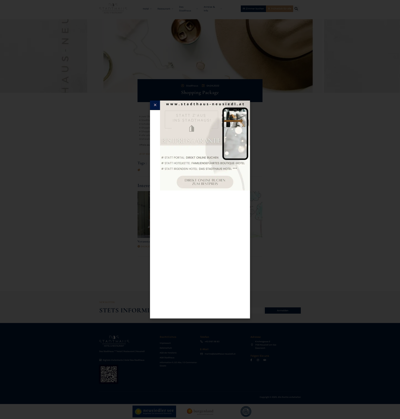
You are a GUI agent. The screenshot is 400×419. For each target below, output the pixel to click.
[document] (200, 209)
